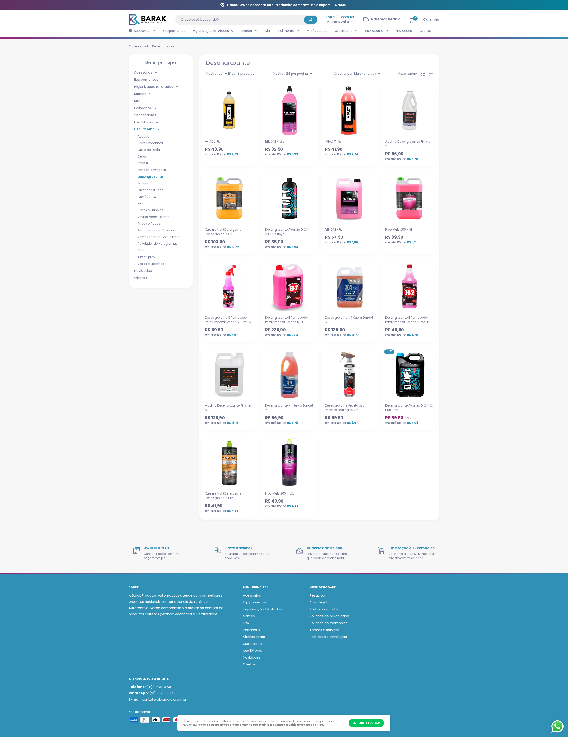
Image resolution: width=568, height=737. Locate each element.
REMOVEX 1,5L (274, 141)
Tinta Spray (146, 257)
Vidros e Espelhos (151, 264)
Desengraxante (150, 176)
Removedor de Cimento (156, 230)
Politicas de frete (324, 609)
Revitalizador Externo (154, 217)
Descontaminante (152, 170)
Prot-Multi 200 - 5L (398, 229)
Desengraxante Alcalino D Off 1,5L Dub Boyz (287, 231)
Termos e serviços (325, 629)
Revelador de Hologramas (157, 243)
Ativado (143, 136)
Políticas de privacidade (329, 616)
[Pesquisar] (310, 20)
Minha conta (338, 21)
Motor (142, 203)
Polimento (286, 30)
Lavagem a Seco (151, 190)
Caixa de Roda (149, 150)
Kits (268, 30)
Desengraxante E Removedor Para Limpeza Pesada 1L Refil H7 (408, 319)
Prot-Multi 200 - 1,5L (279, 493)
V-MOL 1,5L (212, 141)
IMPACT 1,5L (333, 141)
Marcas (247, 30)
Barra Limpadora (150, 143)
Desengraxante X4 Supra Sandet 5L (349, 319)
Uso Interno (344, 30)
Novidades (404, 30)
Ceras (142, 156)
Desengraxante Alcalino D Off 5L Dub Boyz (408, 407)
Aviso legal (318, 602)
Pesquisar (317, 595)
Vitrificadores (317, 30)
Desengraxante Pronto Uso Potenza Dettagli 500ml (344, 407)
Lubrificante (147, 196)
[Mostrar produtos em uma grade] (423, 74)
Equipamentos (174, 30)
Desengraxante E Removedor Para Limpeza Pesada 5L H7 (286, 319)
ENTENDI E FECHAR (366, 723)
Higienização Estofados (211, 30)
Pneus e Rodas (149, 223)
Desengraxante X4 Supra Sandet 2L (289, 407)
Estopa (143, 183)
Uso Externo (374, 30)
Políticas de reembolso (329, 623)
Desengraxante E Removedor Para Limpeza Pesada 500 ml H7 (228, 319)
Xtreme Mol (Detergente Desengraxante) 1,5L (223, 495)
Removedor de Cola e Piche (159, 237)
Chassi (143, 163)
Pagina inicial (138, 46)
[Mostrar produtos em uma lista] (431, 74)
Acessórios (142, 30)
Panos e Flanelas (150, 210)
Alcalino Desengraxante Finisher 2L (408, 143)
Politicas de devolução (328, 636)
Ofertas (426, 30)
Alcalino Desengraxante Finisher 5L (228, 407)
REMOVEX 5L (333, 229)
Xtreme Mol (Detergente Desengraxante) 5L (223, 231)
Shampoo (145, 250)
